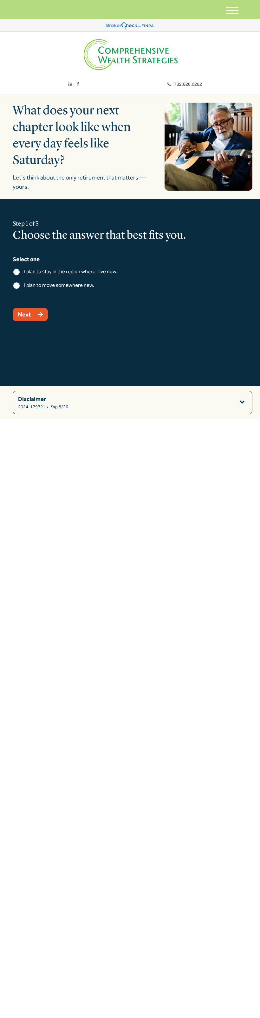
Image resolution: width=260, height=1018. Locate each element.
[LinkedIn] (70, 84)
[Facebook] (78, 84)
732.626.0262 (188, 84)
